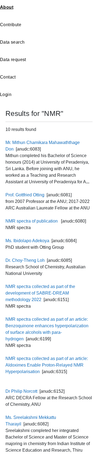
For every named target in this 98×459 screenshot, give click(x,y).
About (6, 7)
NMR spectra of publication (32, 221)
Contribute (10, 24)
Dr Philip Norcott (21, 391)
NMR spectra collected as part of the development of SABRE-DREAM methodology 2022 (40, 293)
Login (5, 94)
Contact (8, 77)
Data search (12, 42)
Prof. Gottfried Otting (24, 195)
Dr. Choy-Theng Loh (25, 260)
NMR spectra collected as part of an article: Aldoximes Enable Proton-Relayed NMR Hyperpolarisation (46, 365)
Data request (13, 59)
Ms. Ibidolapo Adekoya (27, 240)
